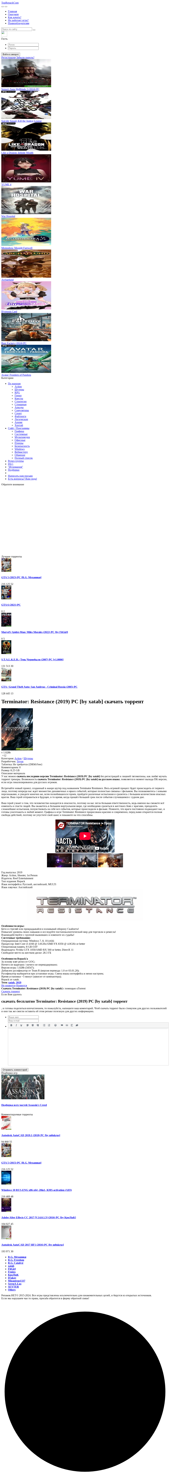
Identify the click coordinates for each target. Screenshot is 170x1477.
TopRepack (10, 2)
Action (18, 386)
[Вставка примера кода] (66, 1025)
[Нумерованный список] (49, 1025)
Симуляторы (22, 410)
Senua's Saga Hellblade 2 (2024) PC (20, 89)
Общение (20, 455)
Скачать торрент (10, 991)
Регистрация (8, 57)
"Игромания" (15, 466)
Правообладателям (18, 23)
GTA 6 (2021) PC (11, 604)
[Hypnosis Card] (26, 308)
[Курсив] (16, 1025)
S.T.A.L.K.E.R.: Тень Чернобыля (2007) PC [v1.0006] (32, 659)
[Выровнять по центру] (32, 1025)
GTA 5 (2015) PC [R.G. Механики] (21, 577)
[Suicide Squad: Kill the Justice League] (26, 118)
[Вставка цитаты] (61, 1025)
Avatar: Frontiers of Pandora (16, 375)
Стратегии (21, 401)
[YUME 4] (26, 181)
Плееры (19, 443)
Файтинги (20, 416)
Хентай (19, 425)
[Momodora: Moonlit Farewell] (26, 245)
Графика (19, 431)
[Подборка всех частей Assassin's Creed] (22, 1098)
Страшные (21, 404)
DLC (10, 464)
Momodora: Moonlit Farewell (16, 248)
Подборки (13, 469)
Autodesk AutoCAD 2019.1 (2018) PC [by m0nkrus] (30, 1135)
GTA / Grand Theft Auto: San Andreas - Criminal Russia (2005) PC (39, 686)
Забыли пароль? (25, 57)
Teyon (20, 761)
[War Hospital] (26, 213)
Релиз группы (16, 461)
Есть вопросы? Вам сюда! (22, 478)
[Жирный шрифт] (11, 1025)
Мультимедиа (22, 437)
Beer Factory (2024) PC (14, 343)
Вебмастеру (21, 452)
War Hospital (8, 216)
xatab (11, 982)
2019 (18, 982)
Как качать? (14, 17)
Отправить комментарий (15, 1070)
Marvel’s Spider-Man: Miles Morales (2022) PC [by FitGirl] (34, 632)
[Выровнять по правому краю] (37, 1025)
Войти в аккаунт (11, 54)
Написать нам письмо (20, 475)
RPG (17, 392)
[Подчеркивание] (21, 1025)
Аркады (19, 407)
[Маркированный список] (44, 1025)
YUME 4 (6, 184)
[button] (85, 35)
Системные (21, 434)
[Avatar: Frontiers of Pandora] (26, 372)
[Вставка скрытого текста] (76, 1025)
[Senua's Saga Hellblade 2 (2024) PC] (26, 86)
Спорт (18, 413)
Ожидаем (13, 14)
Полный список (24, 458)
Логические (21, 419)
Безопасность (22, 446)
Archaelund (7, 279)
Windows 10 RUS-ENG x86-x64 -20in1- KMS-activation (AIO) (36, 1190)
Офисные (20, 440)
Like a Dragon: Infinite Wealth (17, 152)
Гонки (18, 395)
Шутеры (19, 389)
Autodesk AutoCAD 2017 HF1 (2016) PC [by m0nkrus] (32, 1244)
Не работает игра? (18, 20)
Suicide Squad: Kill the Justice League (21, 121)
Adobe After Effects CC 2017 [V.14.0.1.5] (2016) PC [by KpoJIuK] (38, 1217)
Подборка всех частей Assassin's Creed (24, 1105)
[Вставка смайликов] (55, 1025)
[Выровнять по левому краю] (27, 1025)
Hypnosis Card (9, 311)
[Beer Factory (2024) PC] (26, 340)
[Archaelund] (26, 276)
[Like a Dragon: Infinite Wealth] (26, 149)
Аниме (18, 422)
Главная (12, 11)
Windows (20, 449)
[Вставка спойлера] (71, 1025)
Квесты (19, 398)
